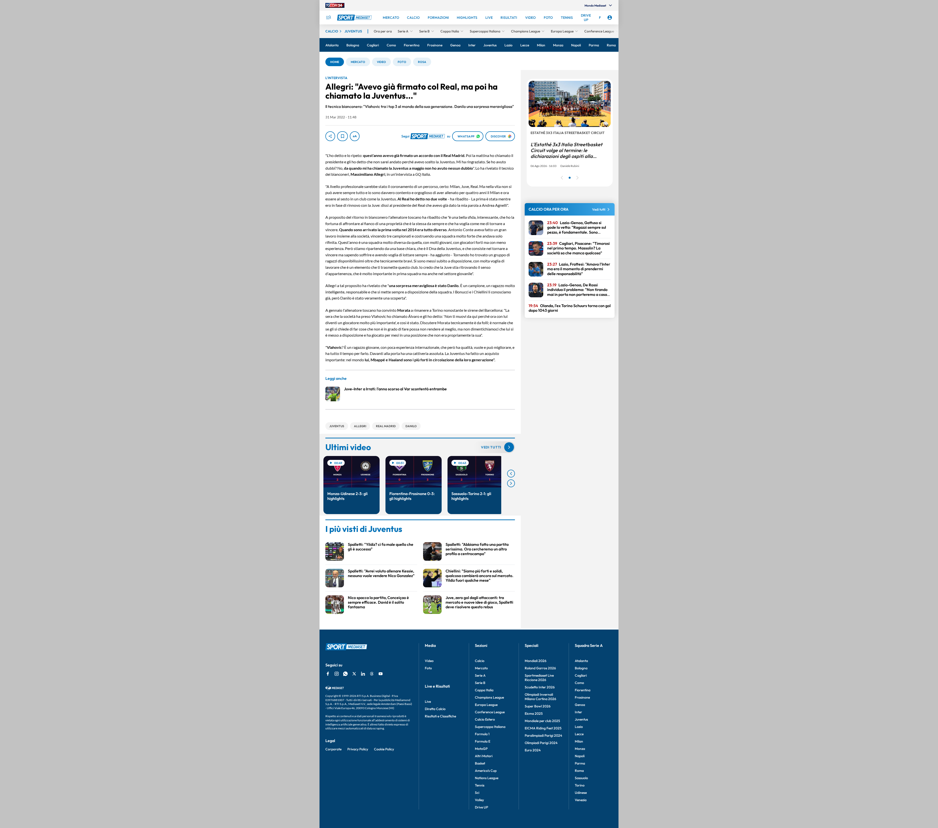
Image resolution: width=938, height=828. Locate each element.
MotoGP (481, 748)
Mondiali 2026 (535, 661)
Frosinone (582, 697)
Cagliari (581, 675)
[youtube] (380, 673)
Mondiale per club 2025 (542, 721)
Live (428, 701)
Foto (428, 668)
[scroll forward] (511, 483)
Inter (578, 712)
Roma (579, 770)
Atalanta (581, 661)
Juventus (581, 719)
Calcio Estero (485, 719)
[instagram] (336, 673)
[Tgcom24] (334, 5)
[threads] (371, 673)
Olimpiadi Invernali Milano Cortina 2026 (540, 696)
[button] (334, 62)
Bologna (581, 668)
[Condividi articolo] (330, 136)
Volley (479, 800)
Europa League (486, 705)
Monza (580, 748)
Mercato (481, 668)
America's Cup (486, 770)
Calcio (479, 661)
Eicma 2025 (534, 713)
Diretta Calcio (435, 709)
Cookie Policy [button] (384, 749)
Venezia (580, 800)
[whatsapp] (345, 673)
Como (579, 683)
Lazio (579, 726)
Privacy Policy (357, 749)
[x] (354, 673)
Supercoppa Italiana (490, 726)
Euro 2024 (533, 750)
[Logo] (355, 18)
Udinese (581, 792)
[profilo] (609, 18)
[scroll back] (511, 473)
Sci (477, 792)
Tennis (479, 785)
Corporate (333, 749)
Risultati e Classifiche (440, 716)
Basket (480, 763)
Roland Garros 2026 (540, 668)
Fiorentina (582, 690)
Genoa (580, 705)
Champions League (489, 697)
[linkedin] (363, 673)
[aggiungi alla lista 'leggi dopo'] (342, 136)
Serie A (480, 675)
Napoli (580, 756)
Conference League (490, 712)
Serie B (480, 683)
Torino (580, 785)
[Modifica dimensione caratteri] (355, 136)
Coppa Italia (484, 690)
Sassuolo (581, 778)
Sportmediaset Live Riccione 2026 (539, 677)
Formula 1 (482, 734)
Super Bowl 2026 (538, 706)
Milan (579, 741)
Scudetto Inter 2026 (540, 687)
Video (429, 661)
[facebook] (327, 673)
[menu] (328, 18)
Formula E (482, 741)
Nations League (486, 778)
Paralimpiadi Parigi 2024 (543, 735)
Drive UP (481, 807)
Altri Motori (483, 756)
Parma (580, 763)
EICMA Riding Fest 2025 (543, 728)
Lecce (579, 734)
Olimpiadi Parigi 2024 (541, 743)
